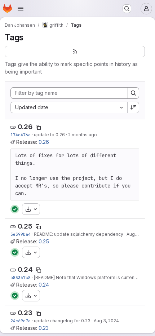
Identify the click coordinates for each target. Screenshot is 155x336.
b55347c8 (20, 277)
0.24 (25, 269)
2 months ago (82, 134)
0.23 (25, 313)
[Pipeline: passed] (14, 209)
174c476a (20, 134)
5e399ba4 (20, 234)
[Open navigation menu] (20, 8)
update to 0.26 (49, 134)
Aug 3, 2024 (106, 320)
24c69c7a (20, 320)
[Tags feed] (75, 51)
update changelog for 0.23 (62, 320)
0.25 (25, 226)
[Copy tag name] (38, 127)
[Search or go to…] (127, 8)
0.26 (25, 127)
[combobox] (68, 107)
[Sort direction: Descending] (133, 107)
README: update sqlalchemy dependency (78, 234)
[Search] (133, 93)
